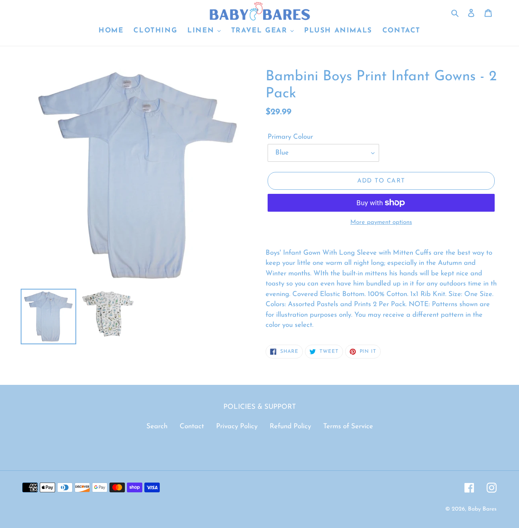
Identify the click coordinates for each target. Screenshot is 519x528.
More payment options (381, 222)
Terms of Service (348, 426)
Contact (192, 426)
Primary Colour (290, 136)
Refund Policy (290, 426)
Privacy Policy (236, 426)
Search (156, 426)
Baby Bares (482, 509)
